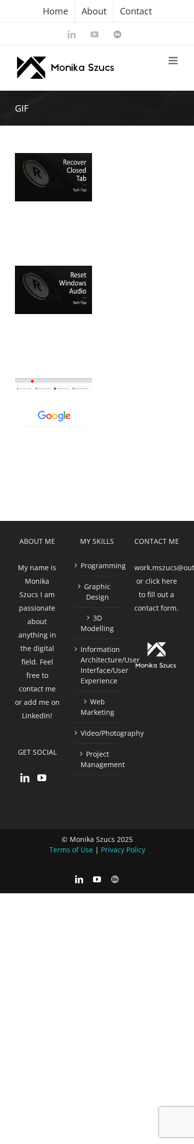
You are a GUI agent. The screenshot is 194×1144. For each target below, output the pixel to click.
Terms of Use (71, 849)
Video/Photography (97, 733)
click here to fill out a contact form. (156, 594)
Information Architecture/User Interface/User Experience (97, 665)
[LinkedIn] (24, 777)
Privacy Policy (123, 849)
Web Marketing (97, 707)
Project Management (97, 759)
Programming (97, 565)
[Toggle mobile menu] (174, 60)
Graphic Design (97, 592)
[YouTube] (41, 777)
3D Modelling (97, 623)
